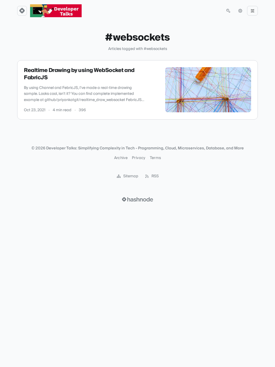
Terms (155, 158)
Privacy (138, 158)
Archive (121, 158)
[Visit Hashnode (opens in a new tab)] (137, 199)
